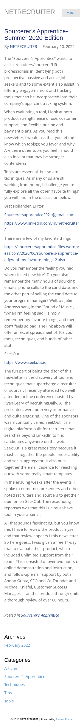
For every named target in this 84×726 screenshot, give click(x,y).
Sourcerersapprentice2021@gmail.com (39, 214)
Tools (9, 701)
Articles (11, 668)
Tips (8, 692)
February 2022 (17, 645)
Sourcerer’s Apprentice (40, 615)
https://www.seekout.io (25, 362)
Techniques (14, 684)
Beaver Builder (65, 719)
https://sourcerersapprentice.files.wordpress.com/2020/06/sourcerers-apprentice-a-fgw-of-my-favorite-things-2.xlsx (41, 253)
